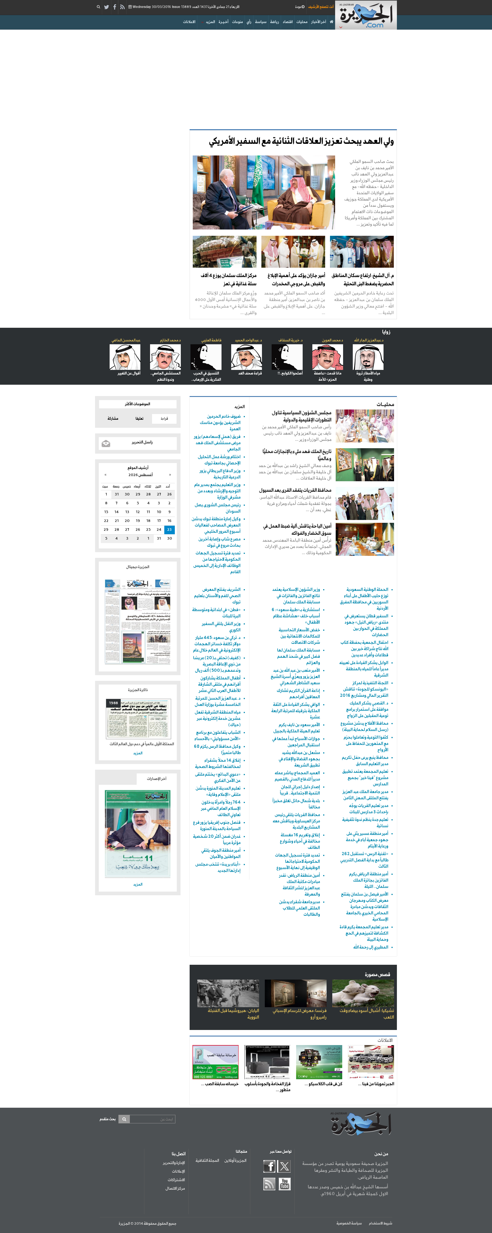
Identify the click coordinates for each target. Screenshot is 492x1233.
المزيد (210, 22)
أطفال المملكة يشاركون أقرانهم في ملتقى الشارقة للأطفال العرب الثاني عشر (219, 684)
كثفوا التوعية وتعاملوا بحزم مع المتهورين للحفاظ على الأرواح (366, 743)
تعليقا (140, 419)
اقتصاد (288, 22)
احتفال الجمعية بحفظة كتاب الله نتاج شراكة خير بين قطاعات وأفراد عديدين (364, 648)
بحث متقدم (108, 1119)
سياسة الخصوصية (349, 1223)
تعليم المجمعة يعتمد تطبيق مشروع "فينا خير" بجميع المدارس (365, 777)
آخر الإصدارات (156, 779)
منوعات (237, 22)
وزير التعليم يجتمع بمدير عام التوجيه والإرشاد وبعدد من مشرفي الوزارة (217, 491)
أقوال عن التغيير (129, 373)
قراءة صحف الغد (250, 373)
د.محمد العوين (332, 340)
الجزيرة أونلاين (235, 1161)
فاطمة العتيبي (211, 340)
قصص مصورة (377, 974)
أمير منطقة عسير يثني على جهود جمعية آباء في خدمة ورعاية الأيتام (367, 839)
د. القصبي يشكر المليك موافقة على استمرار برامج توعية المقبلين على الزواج (367, 709)
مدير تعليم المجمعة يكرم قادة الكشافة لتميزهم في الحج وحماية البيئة (364, 933)
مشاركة (113, 419)
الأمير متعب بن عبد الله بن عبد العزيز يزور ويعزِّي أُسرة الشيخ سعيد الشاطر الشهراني (295, 676)
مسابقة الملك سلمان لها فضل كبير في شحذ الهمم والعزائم (298, 656)
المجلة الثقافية (207, 1161)
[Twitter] (106, 7)
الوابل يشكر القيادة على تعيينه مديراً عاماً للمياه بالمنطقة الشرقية (363, 669)
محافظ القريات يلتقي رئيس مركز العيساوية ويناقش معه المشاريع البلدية (296, 821)
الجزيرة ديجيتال (138, 567)
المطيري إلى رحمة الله (370, 947)
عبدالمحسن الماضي (126, 340)
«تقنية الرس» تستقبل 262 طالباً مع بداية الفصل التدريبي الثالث (364, 860)
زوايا (386, 332)
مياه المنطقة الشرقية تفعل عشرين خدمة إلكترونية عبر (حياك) (218, 718)
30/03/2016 (185, 7)
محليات (302, 22)
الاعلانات (189, 22)
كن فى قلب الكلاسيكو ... (323, 1084)
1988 (113, 703)
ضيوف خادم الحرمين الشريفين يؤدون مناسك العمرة (220, 422)
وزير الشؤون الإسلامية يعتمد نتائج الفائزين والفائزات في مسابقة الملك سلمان (296, 595)
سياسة (260, 22)
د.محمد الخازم (170, 340)
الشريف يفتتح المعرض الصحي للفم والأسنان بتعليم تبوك (217, 595)
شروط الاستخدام (380, 1223)
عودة (298, 7)
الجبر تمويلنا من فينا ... (376, 1084)
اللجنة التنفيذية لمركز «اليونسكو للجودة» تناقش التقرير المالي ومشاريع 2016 (364, 689)
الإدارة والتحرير (174, 1163)
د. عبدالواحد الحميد (248, 340)
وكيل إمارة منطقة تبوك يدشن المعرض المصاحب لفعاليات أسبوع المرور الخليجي (216, 525)
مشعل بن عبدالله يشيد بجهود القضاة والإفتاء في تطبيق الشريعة (299, 759)
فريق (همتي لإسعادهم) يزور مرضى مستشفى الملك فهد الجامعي (217, 443)
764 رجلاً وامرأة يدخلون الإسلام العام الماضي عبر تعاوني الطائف (221, 808)
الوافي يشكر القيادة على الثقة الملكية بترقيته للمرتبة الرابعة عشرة (295, 710)
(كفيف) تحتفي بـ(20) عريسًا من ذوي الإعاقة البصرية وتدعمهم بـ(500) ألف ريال (217, 664)
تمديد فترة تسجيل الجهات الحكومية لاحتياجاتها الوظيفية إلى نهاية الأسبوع (297, 861)
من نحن (381, 1154)
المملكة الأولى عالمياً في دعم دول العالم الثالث (142, 744)
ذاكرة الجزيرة (138, 690)
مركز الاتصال (175, 1189)
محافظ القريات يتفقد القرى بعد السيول (295, 490)
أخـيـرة (223, 22)
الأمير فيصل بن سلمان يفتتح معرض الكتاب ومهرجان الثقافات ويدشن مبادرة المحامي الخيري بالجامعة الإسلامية (364, 906)
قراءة (164, 419)
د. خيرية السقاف (290, 340)
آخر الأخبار (318, 22)
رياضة (274, 22)
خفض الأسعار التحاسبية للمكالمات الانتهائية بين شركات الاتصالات (299, 636)
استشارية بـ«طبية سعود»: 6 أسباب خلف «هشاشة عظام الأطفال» (296, 616)
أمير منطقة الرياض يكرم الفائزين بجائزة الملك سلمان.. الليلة (368, 880)
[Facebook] (114, 7)
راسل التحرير (142, 442)
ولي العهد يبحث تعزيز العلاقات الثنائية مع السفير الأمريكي (301, 141)
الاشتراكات (176, 1180)
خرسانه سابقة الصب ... (220, 1084)
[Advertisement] (246, 78)
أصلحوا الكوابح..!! (290, 373)
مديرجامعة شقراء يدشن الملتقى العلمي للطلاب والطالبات (299, 908)
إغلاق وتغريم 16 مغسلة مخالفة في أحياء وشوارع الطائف (300, 841)
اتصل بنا (179, 1154)
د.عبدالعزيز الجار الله (369, 340)
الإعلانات (178, 1171)
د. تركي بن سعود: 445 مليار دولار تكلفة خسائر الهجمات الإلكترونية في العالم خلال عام (217, 644)
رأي (249, 22)
